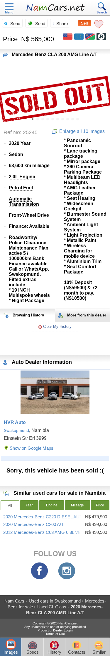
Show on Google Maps (31, 448)
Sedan (16, 154)
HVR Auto (15, 422)
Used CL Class (51, 606)
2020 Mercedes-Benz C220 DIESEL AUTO (44, 517)
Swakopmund (16, 430)
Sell (84, 23)
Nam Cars (14, 600)
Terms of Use (55, 634)
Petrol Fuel (21, 187)
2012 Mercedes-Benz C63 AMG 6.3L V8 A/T (45, 532)
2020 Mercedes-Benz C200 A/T (33, 524)
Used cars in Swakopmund (55, 600)
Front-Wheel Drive (29, 215)
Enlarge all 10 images (81, 131)
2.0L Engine (22, 176)
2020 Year (20, 143)
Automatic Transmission (24, 201)
